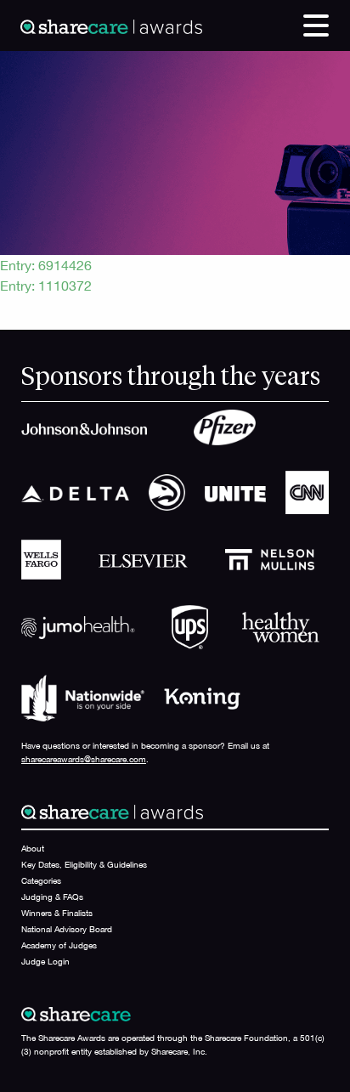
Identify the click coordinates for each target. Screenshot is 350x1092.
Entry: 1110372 (46, 285)
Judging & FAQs (52, 896)
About (32, 848)
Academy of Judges (59, 945)
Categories (41, 880)
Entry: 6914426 (46, 265)
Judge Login (45, 961)
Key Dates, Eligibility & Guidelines (84, 864)
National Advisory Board (66, 929)
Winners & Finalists (57, 913)
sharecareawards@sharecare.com (83, 759)
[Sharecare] (111, 25)
